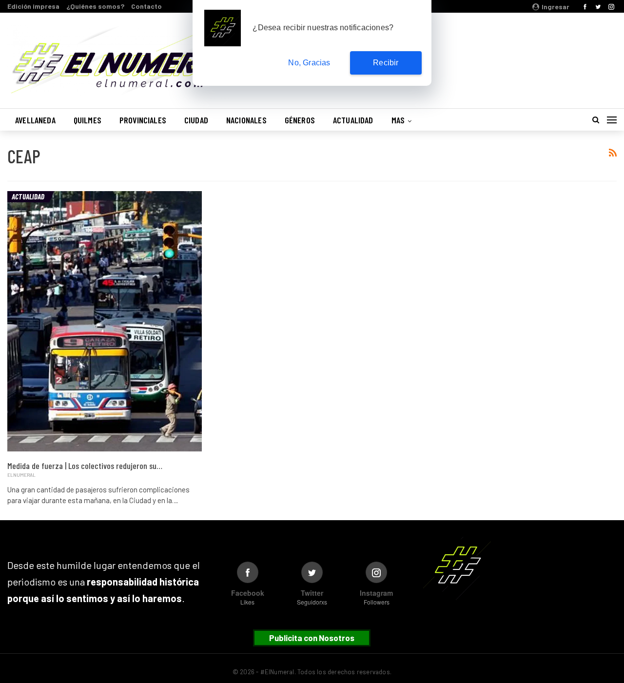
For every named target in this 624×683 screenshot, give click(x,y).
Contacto (146, 6)
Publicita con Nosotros (311, 638)
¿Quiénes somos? (95, 6)
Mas (398, 120)
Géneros (300, 120)
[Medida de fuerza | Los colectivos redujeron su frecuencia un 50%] (104, 321)
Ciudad (196, 120)
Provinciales (142, 120)
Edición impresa (33, 6)
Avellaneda (35, 120)
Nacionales (246, 120)
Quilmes (87, 120)
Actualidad (353, 120)
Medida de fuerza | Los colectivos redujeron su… (84, 465)
